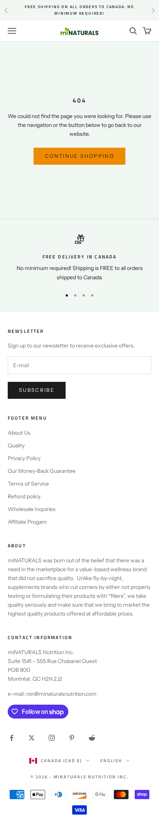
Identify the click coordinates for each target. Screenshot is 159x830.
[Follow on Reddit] (92, 738)
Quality (16, 445)
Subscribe (36, 390)
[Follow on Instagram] (52, 738)
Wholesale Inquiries (32, 509)
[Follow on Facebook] (11, 738)
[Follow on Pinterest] (72, 738)
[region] (79, 258)
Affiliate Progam (27, 521)
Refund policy (24, 496)
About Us (19, 432)
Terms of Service (28, 483)
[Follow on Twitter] (32, 738)
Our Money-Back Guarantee (42, 470)
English (111, 760)
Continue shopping (79, 156)
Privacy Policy (24, 458)
